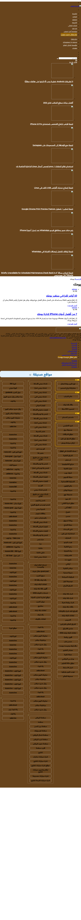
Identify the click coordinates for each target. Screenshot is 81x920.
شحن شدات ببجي (40, 490)
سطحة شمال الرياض (40, 735)
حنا (40, 544)
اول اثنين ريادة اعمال (68, 384)
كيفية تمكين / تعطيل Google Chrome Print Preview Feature (47, 209)
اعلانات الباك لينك (68, 615)
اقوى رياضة (68, 637)
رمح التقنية (68, 547)
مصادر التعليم (68, 650)
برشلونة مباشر (40, 640)
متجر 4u (40, 453)
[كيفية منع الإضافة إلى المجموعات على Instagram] (62, 141)
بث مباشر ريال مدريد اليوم (13, 397)
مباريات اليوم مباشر (40, 636)
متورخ (68, 512)
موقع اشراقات (68, 434)
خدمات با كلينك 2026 (40, 593)
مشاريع (40, 606)
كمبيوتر (74, 19)
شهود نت (68, 560)
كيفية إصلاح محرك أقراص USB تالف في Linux (53, 188)
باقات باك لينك (68, 607)
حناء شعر (40, 539)
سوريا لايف (13, 465)
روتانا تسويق (68, 521)
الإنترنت (75, 16)
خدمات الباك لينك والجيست (40, 566)
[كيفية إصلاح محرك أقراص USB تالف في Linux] (62, 184)
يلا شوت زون (13, 709)
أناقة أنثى (68, 508)
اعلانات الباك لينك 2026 (68, 633)
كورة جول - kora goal (13, 456)
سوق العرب (40, 576)
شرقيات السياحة (68, 577)
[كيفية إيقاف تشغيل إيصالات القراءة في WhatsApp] (62, 247)
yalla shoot (41, 631)
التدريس (68, 620)
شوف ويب (68, 473)
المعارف (68, 538)
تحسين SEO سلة (68, 409)
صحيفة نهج (68, 495)
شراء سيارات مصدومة (41, 776)
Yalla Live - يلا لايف (13, 538)
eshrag (74, 289)
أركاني (68, 564)
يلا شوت (40, 627)
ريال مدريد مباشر (40, 644)
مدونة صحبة (68, 573)
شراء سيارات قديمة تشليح (40, 780)
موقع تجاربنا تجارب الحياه (40, 597)
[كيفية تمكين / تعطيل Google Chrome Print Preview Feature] (62, 205)
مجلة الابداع (68, 525)
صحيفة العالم (68, 676)
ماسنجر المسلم (68, 417)
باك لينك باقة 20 (40, 580)
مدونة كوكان (68, 490)
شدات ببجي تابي (41, 397)
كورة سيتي (13, 388)
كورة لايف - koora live (13, 671)
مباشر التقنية (68, 568)
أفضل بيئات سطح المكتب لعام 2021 (58, 103)
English (74, 39)
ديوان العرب (40, 602)
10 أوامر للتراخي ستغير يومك (61, 295)
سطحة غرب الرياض (40, 739)
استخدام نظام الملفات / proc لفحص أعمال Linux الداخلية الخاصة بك (44, 166)
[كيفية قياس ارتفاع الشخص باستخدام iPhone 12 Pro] (62, 120)
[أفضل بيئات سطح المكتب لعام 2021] (62, 99)
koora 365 (13, 487)
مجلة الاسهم (68, 477)
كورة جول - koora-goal (13, 508)
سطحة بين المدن (40, 726)
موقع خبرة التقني (68, 503)
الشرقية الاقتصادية (68, 481)
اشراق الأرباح (68, 586)
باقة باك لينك (68, 405)
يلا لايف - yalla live (13, 469)
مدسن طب (68, 642)
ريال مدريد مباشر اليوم (13, 409)
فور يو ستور (40, 449)
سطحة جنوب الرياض (40, 744)
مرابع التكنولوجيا (68, 464)
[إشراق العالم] (76, 6)
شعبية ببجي (40, 509)
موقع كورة (13, 628)
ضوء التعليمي (68, 426)
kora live (13, 478)
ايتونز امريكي (40, 405)
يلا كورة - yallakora (13, 474)
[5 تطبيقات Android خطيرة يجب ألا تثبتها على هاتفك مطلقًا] (62, 77)
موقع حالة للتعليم (68, 663)
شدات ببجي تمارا (40, 388)
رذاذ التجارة (68, 551)
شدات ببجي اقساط (40, 384)
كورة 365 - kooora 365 (13, 551)
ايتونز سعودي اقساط (40, 410)
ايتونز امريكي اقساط (40, 477)
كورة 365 (13, 384)
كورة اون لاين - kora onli (13, 452)
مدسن (68, 516)
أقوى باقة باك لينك (40, 589)
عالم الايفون (68, 486)
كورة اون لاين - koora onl (13, 542)
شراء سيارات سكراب (40, 757)
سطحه (40, 722)
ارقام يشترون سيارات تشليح (40, 771)
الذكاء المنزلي (72, 25)
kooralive (12, 482)
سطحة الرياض (40, 718)
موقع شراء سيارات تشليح (40, 765)
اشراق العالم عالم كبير (68, 624)
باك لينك (74, 28)
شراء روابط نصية (68, 602)
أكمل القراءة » (72, 306)
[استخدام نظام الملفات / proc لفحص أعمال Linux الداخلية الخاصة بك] (62, 162)
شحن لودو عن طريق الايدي (40, 505)
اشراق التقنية (68, 455)
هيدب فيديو (68, 542)
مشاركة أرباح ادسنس (70, 31)
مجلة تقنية (68, 655)
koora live (13, 435)
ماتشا (40, 548)
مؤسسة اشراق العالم (70, 45)
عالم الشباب (68, 396)
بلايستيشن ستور (41, 518)
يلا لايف (13, 401)
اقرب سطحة (40, 748)
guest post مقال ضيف (40, 571)
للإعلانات (78, 787)
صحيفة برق (68, 430)
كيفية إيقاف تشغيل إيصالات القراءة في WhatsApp (52, 251)
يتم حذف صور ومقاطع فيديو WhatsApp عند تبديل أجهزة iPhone (46, 230)
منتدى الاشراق (68, 628)
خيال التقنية (68, 468)
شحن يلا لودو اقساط (40, 414)
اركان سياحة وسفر (68, 443)
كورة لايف (13, 572)
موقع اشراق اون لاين (68, 439)
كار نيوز (68, 499)
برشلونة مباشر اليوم (13, 413)
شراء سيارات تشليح (41, 761)
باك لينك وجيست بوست (68, 646)
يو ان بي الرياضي (68, 659)
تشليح (40, 752)
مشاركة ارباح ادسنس (68, 388)
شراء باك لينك (68, 594)
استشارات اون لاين (68, 534)
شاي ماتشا (40, 553)
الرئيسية (74, 13)
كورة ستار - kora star (13, 461)
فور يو (40, 485)
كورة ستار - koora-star (13, 503)
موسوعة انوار (68, 581)
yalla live (13, 426)
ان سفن (68, 460)
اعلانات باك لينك (40, 610)
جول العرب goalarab (13, 392)
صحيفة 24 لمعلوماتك (70, 42)
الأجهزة (74, 22)
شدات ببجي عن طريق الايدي (40, 458)
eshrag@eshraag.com (58, 338)
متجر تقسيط (40, 431)
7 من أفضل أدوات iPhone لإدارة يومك (57, 314)
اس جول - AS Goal (13, 555)
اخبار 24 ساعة (68, 668)
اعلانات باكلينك (40, 619)
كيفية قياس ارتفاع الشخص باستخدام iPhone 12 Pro (51, 124)
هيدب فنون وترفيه (68, 672)
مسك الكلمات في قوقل (68, 451)
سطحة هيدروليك (40, 731)
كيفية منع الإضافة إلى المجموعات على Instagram (53, 145)
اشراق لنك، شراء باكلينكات (68, 611)
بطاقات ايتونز (40, 513)
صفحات (74, 48)
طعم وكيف (68, 555)
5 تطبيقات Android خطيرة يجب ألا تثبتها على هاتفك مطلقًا (49, 81)
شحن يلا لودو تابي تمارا (40, 468)
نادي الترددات (68, 529)
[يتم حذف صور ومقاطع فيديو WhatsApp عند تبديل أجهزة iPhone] (62, 226)
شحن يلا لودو (40, 500)
